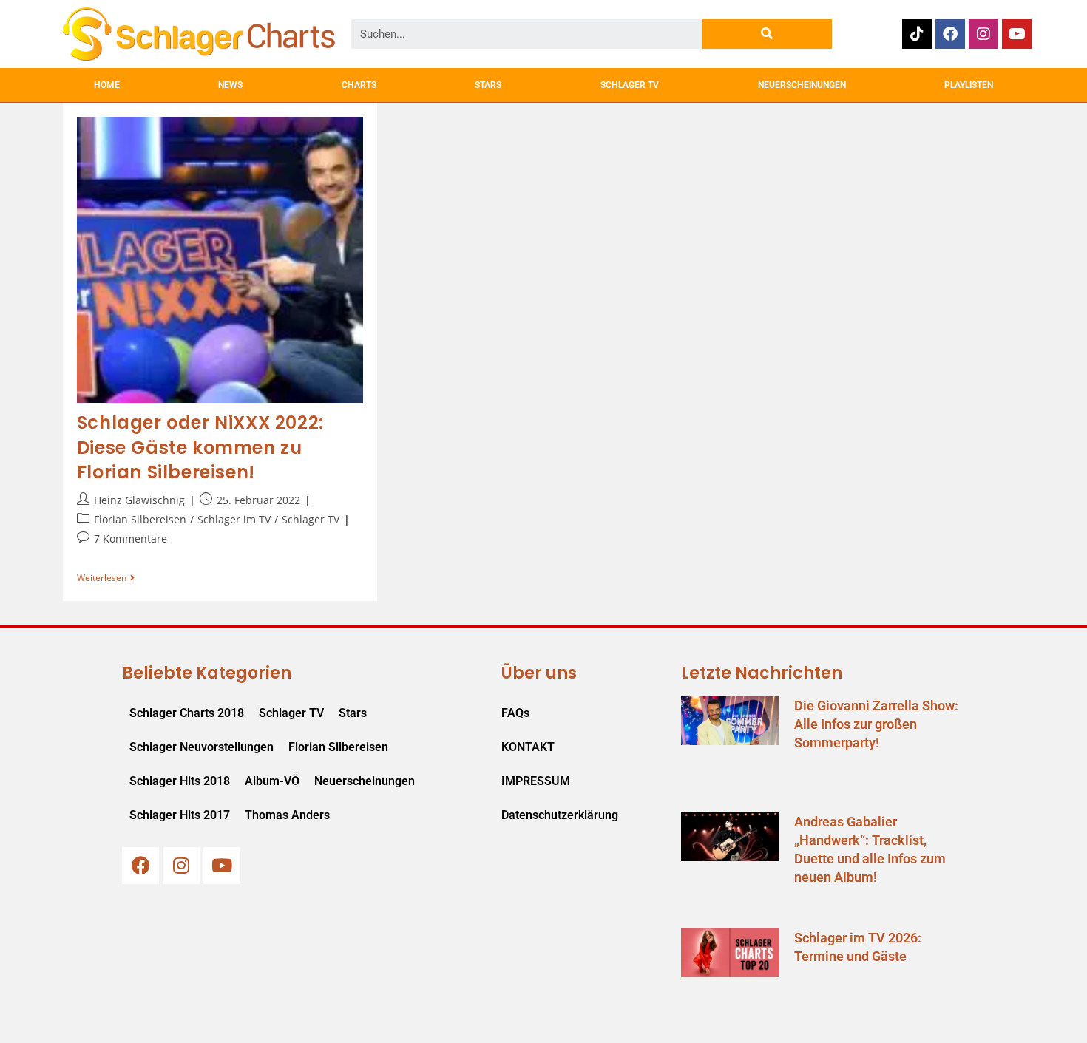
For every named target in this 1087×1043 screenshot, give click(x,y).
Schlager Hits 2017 (179, 815)
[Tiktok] (917, 34)
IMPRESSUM (535, 781)
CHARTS (359, 85)
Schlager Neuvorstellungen (201, 747)
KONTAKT (528, 747)
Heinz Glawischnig (139, 500)
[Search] (767, 34)
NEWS (230, 85)
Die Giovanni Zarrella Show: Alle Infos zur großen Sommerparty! (876, 724)
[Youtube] (1017, 34)
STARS (488, 85)
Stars (353, 713)
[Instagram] (983, 34)
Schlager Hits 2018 (179, 781)
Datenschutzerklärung (559, 815)
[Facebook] (950, 34)
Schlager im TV (234, 519)
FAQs (515, 713)
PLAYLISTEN (968, 85)
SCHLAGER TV (629, 85)
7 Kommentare (130, 538)
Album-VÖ (272, 781)
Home (107, 85)
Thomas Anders (287, 815)
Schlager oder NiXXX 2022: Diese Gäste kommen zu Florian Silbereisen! (200, 447)
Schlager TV (310, 519)
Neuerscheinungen (364, 781)
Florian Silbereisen (140, 519)
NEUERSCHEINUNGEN (802, 85)
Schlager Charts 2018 (186, 713)
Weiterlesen (106, 578)
